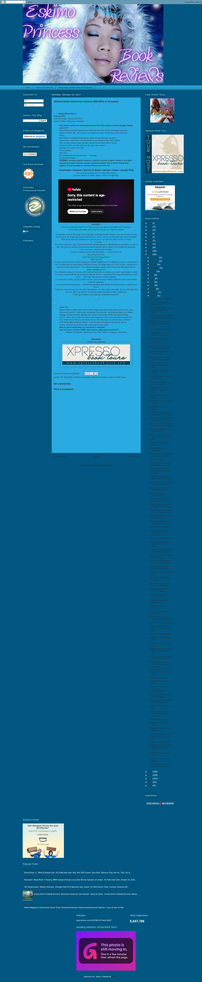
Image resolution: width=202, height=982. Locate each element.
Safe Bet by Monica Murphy (161, 634)
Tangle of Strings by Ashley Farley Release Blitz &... (160, 511)
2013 (150, 782)
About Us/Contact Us (44, 87)
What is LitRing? (156, 459)
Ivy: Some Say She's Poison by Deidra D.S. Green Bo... (161, 736)
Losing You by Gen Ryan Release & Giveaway (159, 334)
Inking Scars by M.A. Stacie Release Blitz (161, 517)
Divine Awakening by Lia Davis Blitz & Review (159, 522)
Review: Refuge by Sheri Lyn (161, 329)
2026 (150, 223)
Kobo (115, 170)
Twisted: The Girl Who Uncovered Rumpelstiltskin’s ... (159, 689)
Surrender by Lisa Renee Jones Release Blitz (159, 584)
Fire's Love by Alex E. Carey (161, 623)
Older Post (133, 456)
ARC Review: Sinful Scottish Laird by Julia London (161, 455)
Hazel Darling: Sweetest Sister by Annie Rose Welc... (159, 544)
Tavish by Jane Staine (158, 678)
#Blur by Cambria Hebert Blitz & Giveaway (159, 590)
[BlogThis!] (88, 373)
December (154, 258)
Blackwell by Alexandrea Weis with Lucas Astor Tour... (159, 323)
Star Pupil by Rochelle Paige (161, 538)
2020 (150, 244)
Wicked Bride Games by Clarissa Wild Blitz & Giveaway (159, 532)
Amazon (77, 170)
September (155, 268)
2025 (150, 227)
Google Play (127, 170)
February (154, 292)
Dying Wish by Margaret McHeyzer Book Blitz (159, 567)
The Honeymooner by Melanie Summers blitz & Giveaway (47, 884)
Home (28, 87)
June (152, 278)
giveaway (87, 377)
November (154, 261)
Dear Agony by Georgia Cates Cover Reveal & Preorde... (159, 470)
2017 (150, 254)
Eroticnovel (78, 377)
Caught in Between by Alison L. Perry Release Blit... (161, 657)
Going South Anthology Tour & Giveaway (161, 353)
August (153, 271)
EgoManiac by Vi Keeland (160, 527)
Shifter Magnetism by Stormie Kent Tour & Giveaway (45, 905)
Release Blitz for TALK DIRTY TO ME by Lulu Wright (160, 390)
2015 (150, 775)
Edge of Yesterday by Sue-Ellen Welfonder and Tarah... (160, 651)
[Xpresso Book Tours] (164, 172)
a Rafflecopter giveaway (96, 342)
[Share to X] (91, 373)
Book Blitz (68, 377)
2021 (150, 241)
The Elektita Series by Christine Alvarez (158, 494)
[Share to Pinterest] (96, 373)
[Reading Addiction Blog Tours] (106, 970)
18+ (61, 377)
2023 (150, 234)
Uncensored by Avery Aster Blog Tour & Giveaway (160, 550)
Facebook (88, 332)
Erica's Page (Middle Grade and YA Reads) (75, 87)
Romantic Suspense (100, 377)
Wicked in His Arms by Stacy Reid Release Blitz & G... (161, 437)
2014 (150, 779)
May (152, 282)
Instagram (113, 332)
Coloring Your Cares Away (160, 742)
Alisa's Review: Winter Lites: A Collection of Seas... (161, 765)
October (153, 264)
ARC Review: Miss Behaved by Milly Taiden (161, 556)
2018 (150, 251)
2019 (150, 248)
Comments (30, 105)
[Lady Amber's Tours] (162, 122)
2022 (150, 237)
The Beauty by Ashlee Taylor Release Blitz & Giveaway (161, 317)
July (152, 275)
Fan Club (96, 332)
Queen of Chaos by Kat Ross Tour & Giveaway (160, 477)
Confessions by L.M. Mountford (158, 449)
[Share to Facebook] (94, 373)
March (153, 289)
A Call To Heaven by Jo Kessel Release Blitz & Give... (160, 365)
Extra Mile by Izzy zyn (159, 719)
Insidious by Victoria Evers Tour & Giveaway (160, 696)
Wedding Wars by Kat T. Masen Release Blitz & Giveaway (160, 664)
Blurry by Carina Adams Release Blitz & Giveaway (161, 618)
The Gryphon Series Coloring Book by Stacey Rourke (161, 483)
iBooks (106, 170)
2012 (150, 786)
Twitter (104, 332)
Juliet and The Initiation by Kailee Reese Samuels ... (161, 464)
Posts (28, 101)
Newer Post (59, 456)
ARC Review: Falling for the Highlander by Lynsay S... (161, 419)
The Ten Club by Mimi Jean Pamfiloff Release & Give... (160, 310)
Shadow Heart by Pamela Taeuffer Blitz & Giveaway (161, 506)
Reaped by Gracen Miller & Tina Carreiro (160, 377)
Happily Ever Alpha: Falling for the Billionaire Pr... (160, 701)
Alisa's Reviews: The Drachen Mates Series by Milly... (161, 672)
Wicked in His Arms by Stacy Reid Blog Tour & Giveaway (160, 340)
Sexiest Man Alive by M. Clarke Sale (159, 612)
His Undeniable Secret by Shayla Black (160, 430)
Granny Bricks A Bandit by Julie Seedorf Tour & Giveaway (57, 891)
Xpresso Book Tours (117, 377)
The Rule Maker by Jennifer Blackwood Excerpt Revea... (161, 747)
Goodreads (65, 170)
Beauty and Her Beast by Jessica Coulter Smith (160, 347)
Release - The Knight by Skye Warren (159, 303)
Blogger (115, 977)
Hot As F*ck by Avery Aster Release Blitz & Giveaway (161, 413)
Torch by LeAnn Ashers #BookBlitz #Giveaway (160, 489)
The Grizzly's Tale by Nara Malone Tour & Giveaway (161, 425)
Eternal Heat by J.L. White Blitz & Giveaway (41, 870)
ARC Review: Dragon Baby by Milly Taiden (160, 383)
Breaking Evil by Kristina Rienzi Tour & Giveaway (160, 358)
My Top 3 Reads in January (160, 299)
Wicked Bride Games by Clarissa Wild (159, 596)
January (153, 296)
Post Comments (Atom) (101, 465)
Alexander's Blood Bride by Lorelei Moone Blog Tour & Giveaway (49, 877)
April (152, 285)
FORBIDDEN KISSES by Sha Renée (160, 500)
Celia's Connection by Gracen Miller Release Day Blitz (159, 713)
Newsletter (123, 332)
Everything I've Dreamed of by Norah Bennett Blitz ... (161, 562)
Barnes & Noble (92, 170)
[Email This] (86, 373)
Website (68, 332)
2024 (150, 230)
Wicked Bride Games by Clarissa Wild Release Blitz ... (159, 628)
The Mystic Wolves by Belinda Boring (159, 601)
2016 (150, 772)
